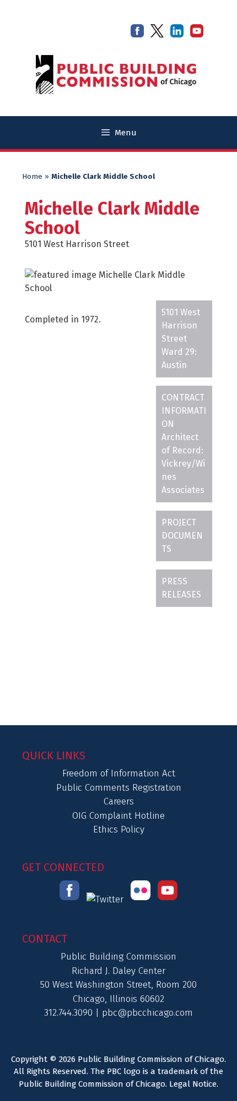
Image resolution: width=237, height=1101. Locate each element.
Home (32, 176)
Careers (119, 801)
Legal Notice (193, 1084)
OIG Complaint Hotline (118, 815)
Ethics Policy (118, 829)
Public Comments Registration (118, 787)
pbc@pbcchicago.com (147, 1012)
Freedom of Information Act (118, 773)
